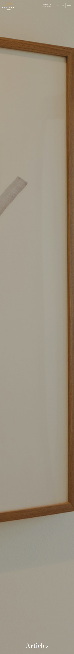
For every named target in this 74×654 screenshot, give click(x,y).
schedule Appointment (47, 5)
